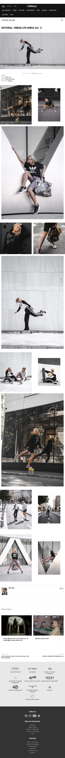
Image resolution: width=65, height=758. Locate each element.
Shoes (15, 10)
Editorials (40, 73)
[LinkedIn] (61, 588)
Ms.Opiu (34, 73)
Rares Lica (8, 77)
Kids (15, 6)
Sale (11, 14)
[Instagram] (63, 588)
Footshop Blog (32, 746)
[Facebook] (26, 716)
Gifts (38, 10)
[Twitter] (39, 716)
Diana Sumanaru (10, 79)
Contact (32, 752)
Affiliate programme (32, 744)
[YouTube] (34, 716)
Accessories (30, 10)
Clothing (21, 10)
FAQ (32, 733)
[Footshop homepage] (31, 6)
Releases (5, 14)
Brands (44, 10)
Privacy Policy (32, 727)
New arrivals (6, 10)
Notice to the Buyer (32, 731)
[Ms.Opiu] (4, 591)
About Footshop (32, 742)
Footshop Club (32, 750)
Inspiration (52, 10)
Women (9, 6)
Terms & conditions (32, 729)
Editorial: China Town (42, 638)
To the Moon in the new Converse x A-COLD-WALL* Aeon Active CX (15, 639)
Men (3, 6)
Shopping (32, 725)
